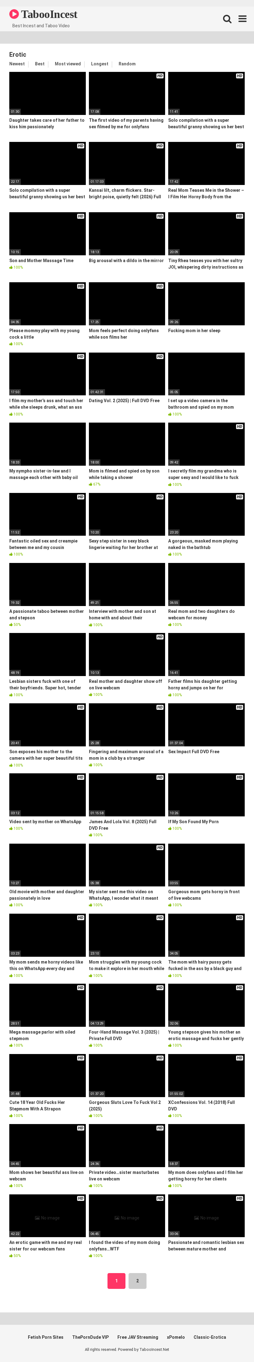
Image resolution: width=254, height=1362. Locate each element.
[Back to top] (233, 1343)
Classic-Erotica (210, 1337)
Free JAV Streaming (137, 1337)
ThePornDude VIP (90, 1337)
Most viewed (68, 63)
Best (40, 63)
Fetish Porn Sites (46, 1337)
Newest (17, 63)
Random (127, 63)
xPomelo (176, 1337)
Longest (99, 63)
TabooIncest (48, 14)
